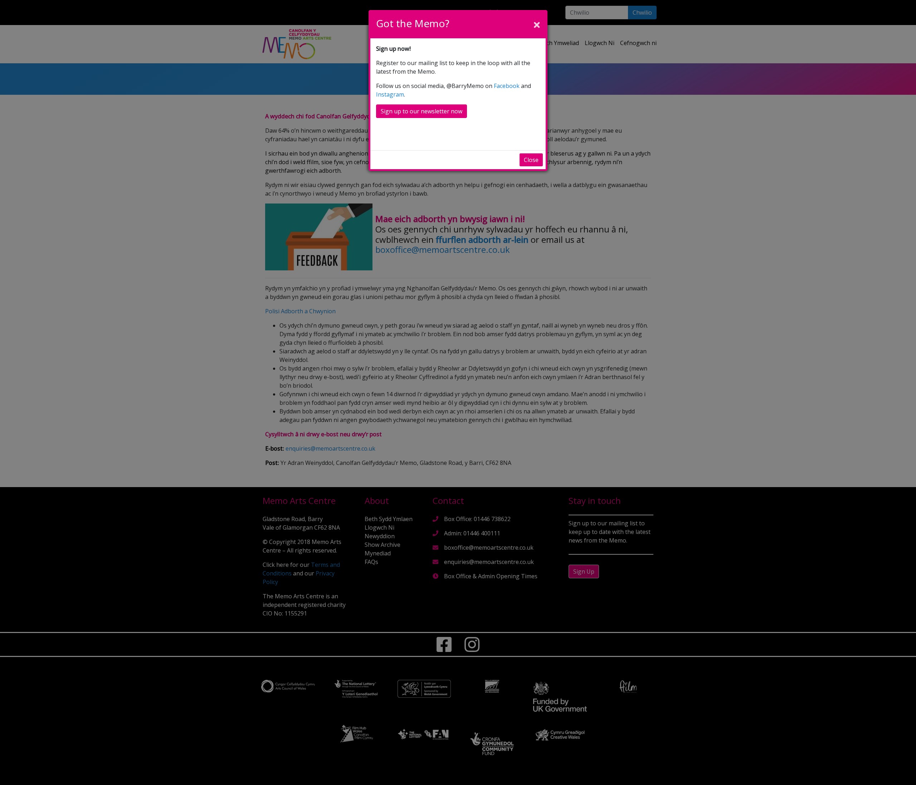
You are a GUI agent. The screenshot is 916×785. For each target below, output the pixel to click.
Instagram (390, 94)
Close (531, 160)
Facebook (507, 86)
